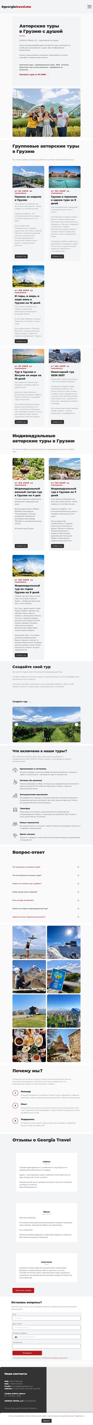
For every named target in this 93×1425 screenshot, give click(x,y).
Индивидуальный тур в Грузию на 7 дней (63, 492)
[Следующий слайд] (76, 724)
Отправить (27, 1353)
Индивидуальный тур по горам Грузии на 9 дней (27, 589)
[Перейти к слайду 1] (43, 738)
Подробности (79, 1416)
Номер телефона (19, 1333)
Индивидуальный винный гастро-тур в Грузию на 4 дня (28, 492)
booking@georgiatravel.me (22, 1386)
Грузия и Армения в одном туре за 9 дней (64, 200)
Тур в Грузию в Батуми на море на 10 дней (28, 375)
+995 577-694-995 (15, 1381)
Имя (14, 1314)
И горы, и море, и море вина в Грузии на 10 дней (27, 299)
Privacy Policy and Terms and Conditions (21, 1408)
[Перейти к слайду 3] (47, 738)
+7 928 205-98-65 (15, 1384)
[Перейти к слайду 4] (49, 738)
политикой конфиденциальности (54, 1358)
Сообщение (17, 1342)
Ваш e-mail (16, 1324)
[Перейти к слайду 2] (45, 738)
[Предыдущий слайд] (16, 724)
